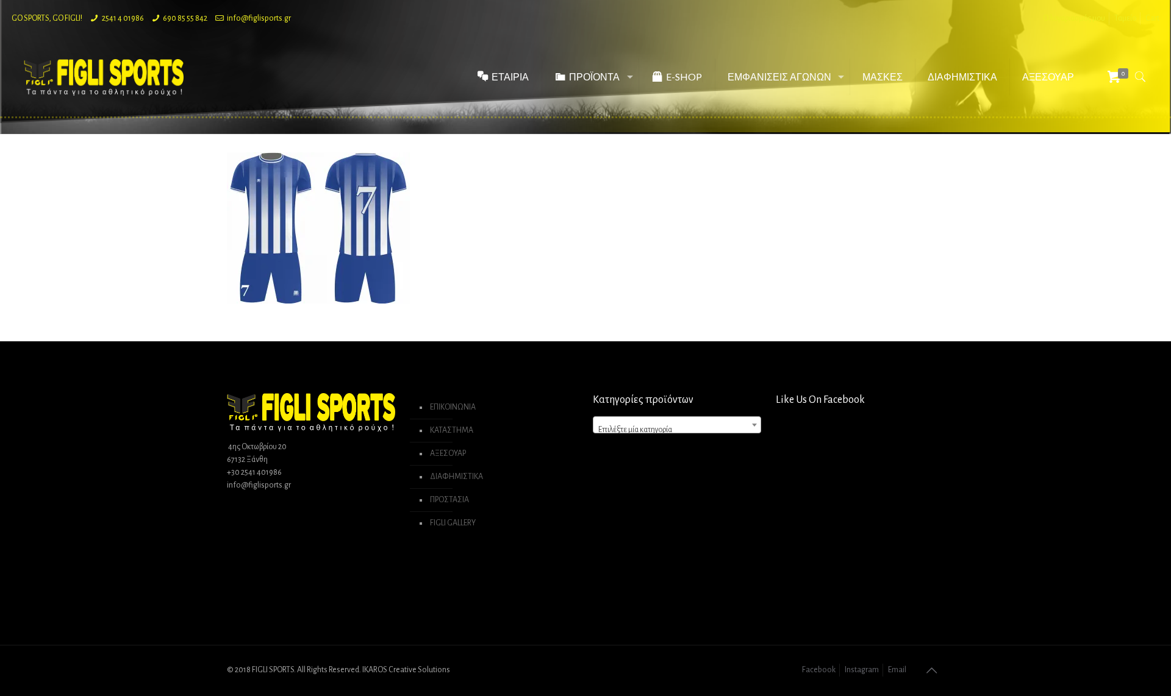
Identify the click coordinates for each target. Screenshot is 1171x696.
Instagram (862, 670)
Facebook (819, 670)
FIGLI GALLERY (453, 523)
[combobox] (677, 424)
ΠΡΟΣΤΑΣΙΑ (449, 499)
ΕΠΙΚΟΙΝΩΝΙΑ (453, 407)
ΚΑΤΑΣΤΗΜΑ (451, 430)
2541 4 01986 (123, 18)
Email (897, 670)
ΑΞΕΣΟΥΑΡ (448, 453)
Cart (1152, 18)
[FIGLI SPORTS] (104, 76)
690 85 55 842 (185, 18)
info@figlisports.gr (259, 18)
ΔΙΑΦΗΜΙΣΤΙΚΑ (456, 476)
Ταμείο (1125, 18)
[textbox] (677, 429)
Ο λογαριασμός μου (1074, 18)
